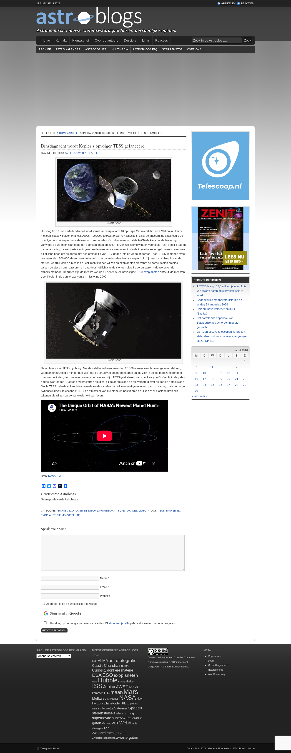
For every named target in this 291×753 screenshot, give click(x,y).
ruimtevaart (108, 510)
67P (94, 661)
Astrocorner (96, 49)
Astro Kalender (67, 49)
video (142, 510)
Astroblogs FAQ (145, 49)
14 (236, 373)
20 (228, 379)
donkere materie (120, 670)
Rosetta (107, 708)
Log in (251, 748)
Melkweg (99, 698)
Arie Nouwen (75, 153)
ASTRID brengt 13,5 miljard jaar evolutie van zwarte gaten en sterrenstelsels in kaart (221, 291)
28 (236, 384)
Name (104, 578)
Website (105, 596)
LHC (107, 693)
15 (244, 373)
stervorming (125, 713)
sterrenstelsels (103, 713)
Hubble (108, 680)
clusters (124, 665)
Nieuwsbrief (80, 40)
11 (212, 373)
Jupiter (109, 686)
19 (220, 379)
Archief (45, 49)
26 (220, 384)
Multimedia (119, 49)
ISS (97, 685)
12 (220, 373)
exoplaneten (78, 510)
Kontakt (61, 40)
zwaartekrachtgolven (108, 733)
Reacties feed (215, 669)
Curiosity (99, 670)
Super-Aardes (127, 510)
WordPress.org (216, 674)
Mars (130, 691)
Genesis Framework (219, 748)
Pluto (125, 703)
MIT (60, 476)
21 (236, 379)
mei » (203, 396)
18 (212, 379)
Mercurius (112, 698)
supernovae (101, 718)
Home (45, 40)
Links (146, 40)
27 (228, 384)
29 (244, 384)
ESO (107, 675)
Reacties (247, 3)
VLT (115, 723)
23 (196, 384)
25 (212, 384)
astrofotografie (123, 660)
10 (204, 373)
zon (107, 728)
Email (103, 587)
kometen (97, 693)
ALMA (103, 661)
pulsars (134, 703)
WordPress (239, 748)
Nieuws (93, 510)
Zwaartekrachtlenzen (103, 737)
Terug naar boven (50, 748)
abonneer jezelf (118, 623)
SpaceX (135, 708)
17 (204, 379)
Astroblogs (145, 21)
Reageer (94, 153)
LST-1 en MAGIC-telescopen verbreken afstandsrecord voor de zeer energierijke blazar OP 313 (222, 336)
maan (116, 692)
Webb (125, 722)
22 (244, 379)
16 (196, 379)
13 (228, 373)
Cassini (97, 665)
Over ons (194, 49)
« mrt (195, 396)
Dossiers (130, 40)
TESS (161, 510)
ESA (97, 675)
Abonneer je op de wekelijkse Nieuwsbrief (71, 603)
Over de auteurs (106, 40)
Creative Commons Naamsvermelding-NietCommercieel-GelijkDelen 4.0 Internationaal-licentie (171, 662)
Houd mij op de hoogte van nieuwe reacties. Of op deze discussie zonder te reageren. (112, 623)
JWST (122, 686)
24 (204, 384)
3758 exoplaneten (148, 272)
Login (211, 660)
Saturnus (121, 708)
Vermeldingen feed (218, 665)
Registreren (214, 656)
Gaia (94, 681)
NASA (51, 476)
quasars (96, 708)
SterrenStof (172, 49)
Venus (106, 723)
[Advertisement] (145, 89)
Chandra (111, 665)
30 (196, 390)
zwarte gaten (127, 737)
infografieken (126, 681)
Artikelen (228, 3)
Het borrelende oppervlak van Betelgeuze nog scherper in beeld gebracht (217, 323)
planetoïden (112, 703)
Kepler (133, 687)
